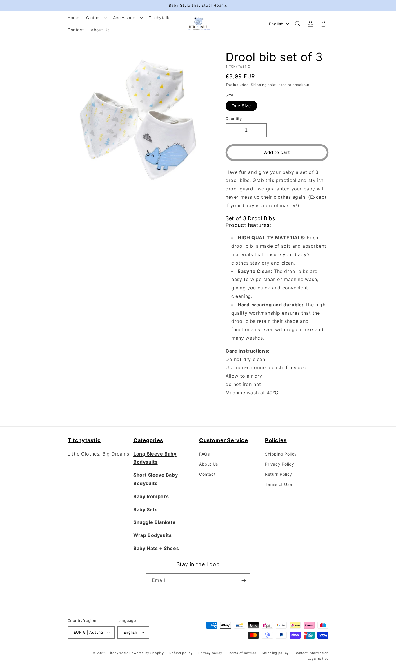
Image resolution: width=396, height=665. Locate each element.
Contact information (311, 653)
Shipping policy (275, 653)
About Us (208, 463)
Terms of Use (278, 484)
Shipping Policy (281, 453)
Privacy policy (210, 653)
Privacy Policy (279, 463)
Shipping (259, 85)
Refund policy (180, 653)
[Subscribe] (243, 580)
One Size (241, 105)
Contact (207, 474)
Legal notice (318, 658)
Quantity (234, 118)
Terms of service (242, 653)
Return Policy (278, 474)
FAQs (204, 453)
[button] (96, 18)
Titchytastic (118, 653)
